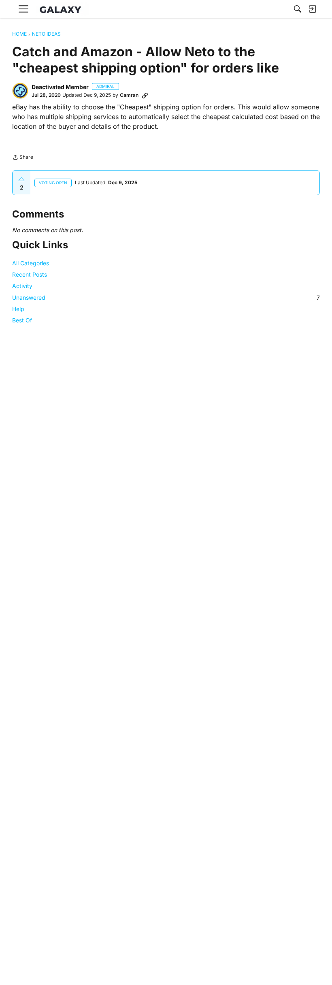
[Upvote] (21, 179)
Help (18, 308)
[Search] (297, 9)
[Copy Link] (145, 95)
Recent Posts (29, 274)
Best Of (22, 320)
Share (22, 158)
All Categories (30, 263)
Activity (22, 285)
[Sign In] (312, 9)
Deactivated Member (60, 86)
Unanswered (166, 297)
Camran (129, 95)
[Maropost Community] (62, 9)
